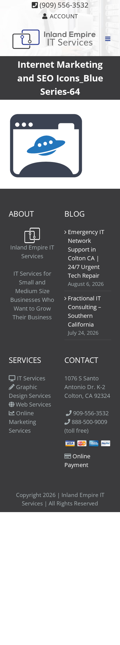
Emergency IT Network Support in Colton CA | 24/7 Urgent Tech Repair (86, 253)
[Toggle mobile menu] (108, 39)
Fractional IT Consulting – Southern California (84, 311)
